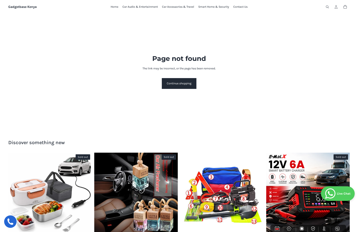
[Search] (327, 6)
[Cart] (345, 6)
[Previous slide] (14, 194)
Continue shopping (179, 83)
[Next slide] (85, 194)
